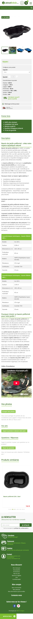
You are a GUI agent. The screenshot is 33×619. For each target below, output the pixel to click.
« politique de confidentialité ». (21, 528)
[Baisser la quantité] (17, 77)
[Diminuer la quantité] (9, 77)
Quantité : (5, 77)
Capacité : (5, 70)
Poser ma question (8, 448)
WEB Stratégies (20, 610)
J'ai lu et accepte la (16, 528)
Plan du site (16, 573)
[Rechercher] (31, 8)
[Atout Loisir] (10, 3)
